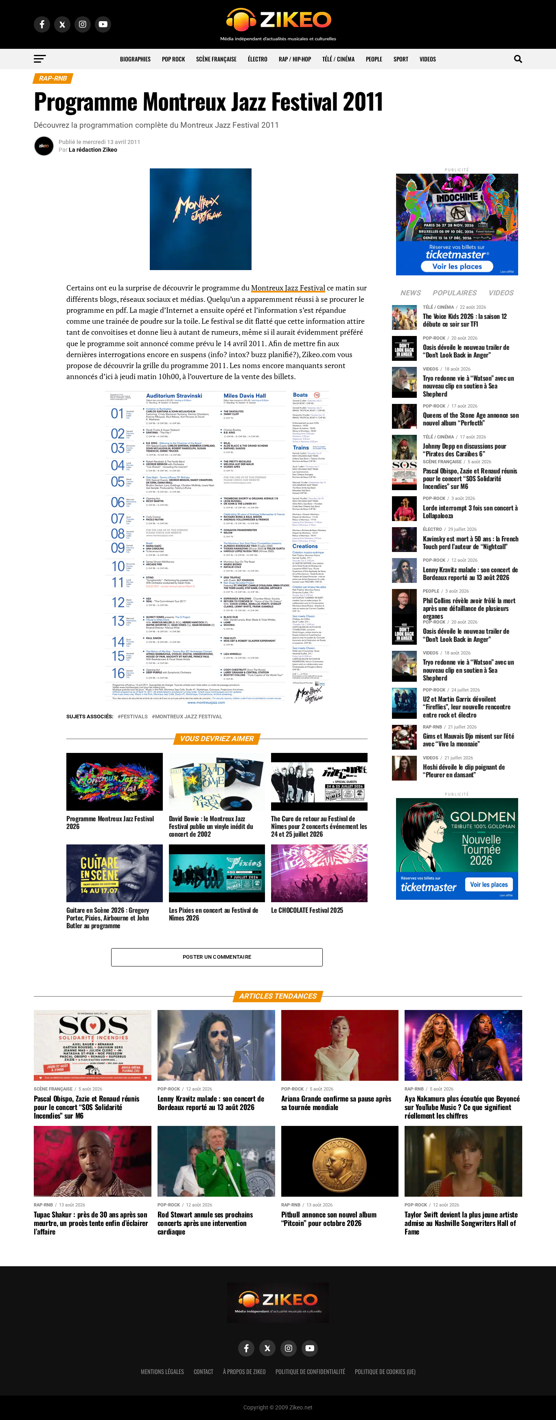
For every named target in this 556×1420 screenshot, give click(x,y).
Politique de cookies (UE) (385, 1371)
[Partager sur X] (44, 329)
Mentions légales (162, 1371)
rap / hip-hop (295, 59)
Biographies (135, 59)
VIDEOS (428, 59)
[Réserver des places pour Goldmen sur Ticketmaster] (457, 846)
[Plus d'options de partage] (44, 368)
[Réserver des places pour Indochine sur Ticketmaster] (457, 221)
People (374, 59)
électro (257, 59)
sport (401, 59)
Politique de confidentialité (310, 1371)
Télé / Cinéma (338, 59)
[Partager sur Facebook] (44, 290)
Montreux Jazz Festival (288, 287)
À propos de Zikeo (244, 1371)
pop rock (173, 59)
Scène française (216, 59)
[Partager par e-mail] (44, 349)
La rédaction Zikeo (93, 149)
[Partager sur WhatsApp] (44, 310)
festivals (134, 717)
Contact (203, 1371)
